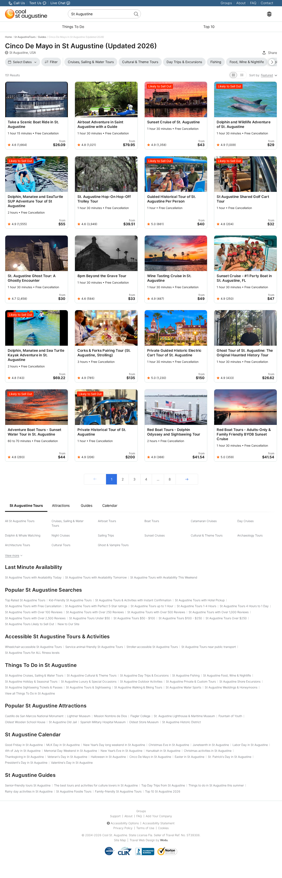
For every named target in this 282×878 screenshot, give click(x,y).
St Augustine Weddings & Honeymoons (231, 687)
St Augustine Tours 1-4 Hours (196, 606)
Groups (226, 3)
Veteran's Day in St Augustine (67, 756)
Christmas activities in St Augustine (207, 750)
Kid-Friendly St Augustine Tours (70, 600)
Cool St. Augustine (114, 835)
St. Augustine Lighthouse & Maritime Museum (184, 716)
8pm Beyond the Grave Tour (101, 276)
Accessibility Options (125, 823)
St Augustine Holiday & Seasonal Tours (31, 681)
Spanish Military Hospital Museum (103, 722)
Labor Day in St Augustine (250, 745)
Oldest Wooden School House (25, 722)
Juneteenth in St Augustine (211, 745)
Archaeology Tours (250, 535)
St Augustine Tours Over (226, 618)
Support (115, 816)
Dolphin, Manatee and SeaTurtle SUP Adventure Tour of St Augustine (35, 201)
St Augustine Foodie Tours (73, 791)
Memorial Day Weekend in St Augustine (70, 750)
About (241, 3)
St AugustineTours (24, 36)
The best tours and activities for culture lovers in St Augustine (96, 785)
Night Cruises (61, 535)
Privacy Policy (123, 828)
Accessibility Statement (159, 823)
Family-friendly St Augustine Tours (118, 791)
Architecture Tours (17, 545)
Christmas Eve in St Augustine (169, 745)
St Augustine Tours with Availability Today (33, 577)
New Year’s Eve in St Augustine (121, 750)
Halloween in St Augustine (108, 756)
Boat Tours (151, 521)
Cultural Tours (61, 545)
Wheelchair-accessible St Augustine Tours (33, 647)
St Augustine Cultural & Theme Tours (91, 675)
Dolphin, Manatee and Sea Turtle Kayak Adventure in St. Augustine (36, 355)
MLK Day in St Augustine (63, 745)
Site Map (120, 840)
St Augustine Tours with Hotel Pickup (200, 600)
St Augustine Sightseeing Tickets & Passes (33, 687)
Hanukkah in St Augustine (163, 750)
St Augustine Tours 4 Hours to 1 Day (244, 606)
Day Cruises (245, 521)
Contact (267, 3)
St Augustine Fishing (186, 675)
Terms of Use (145, 828)
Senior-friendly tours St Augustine (28, 785)
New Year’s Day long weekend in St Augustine (114, 745)
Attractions (61, 505)
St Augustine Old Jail (63, 722)
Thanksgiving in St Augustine (24, 756)
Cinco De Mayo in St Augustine (150, 756)
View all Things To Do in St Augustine (30, 693)
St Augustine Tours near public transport (208, 647)
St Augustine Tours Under (89, 618)
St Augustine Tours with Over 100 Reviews (33, 612)
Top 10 (209, 27)
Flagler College (140, 716)
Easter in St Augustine (189, 756)
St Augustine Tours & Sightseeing (88, 687)
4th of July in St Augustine (22, 750)
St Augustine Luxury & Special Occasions (88, 681)
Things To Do (73, 27)
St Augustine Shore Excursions (240, 681)
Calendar (109, 505)
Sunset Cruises (154, 535)
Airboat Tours (107, 521)
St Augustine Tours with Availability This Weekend (163, 577)
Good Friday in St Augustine (24, 745)
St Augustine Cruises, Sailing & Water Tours (34, 675)
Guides (42, 36)
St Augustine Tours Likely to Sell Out (29, 624)
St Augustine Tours (26, 505)
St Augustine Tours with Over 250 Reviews (95, 612)
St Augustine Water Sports (183, 687)
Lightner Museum (78, 716)
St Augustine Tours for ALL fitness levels (32, 652)
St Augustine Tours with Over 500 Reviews (156, 612)
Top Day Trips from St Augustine (163, 785)
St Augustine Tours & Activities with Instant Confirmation (133, 600)
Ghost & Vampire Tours (113, 545)
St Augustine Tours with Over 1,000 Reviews (219, 612)
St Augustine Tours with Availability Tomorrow (96, 577)
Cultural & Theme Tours (207, 535)
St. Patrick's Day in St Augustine (229, 756)
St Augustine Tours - (134, 618)
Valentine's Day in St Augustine (72, 762)
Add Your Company (159, 816)
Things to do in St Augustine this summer (216, 785)
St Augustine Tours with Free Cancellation (33, 606)
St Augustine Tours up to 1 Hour (152, 606)
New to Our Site (68, 624)
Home (8, 36)
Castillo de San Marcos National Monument (34, 716)
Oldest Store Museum (144, 722)
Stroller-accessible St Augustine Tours (152, 647)
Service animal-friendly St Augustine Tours (94, 647)
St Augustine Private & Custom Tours (191, 681)
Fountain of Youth (230, 716)
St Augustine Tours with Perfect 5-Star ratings (96, 606)
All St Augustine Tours (19, 521)
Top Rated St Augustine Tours (25, 600)
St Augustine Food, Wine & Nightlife (227, 675)
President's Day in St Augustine (26, 762)
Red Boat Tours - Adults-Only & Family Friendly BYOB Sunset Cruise (244, 434)
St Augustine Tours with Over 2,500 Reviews (35, 618)
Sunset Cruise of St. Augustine (173, 122)
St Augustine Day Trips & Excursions (144, 675)
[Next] (187, 479)
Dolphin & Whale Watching (22, 535)
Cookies (163, 828)
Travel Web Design (142, 840)
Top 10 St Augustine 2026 (162, 791)
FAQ (253, 3)
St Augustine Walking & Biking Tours (138, 687)
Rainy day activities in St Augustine (29, 791)
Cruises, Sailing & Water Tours (67, 523)
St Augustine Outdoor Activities (141, 681)
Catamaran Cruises (204, 521)
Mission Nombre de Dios (110, 716)
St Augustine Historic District (181, 722)
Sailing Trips (106, 535)
